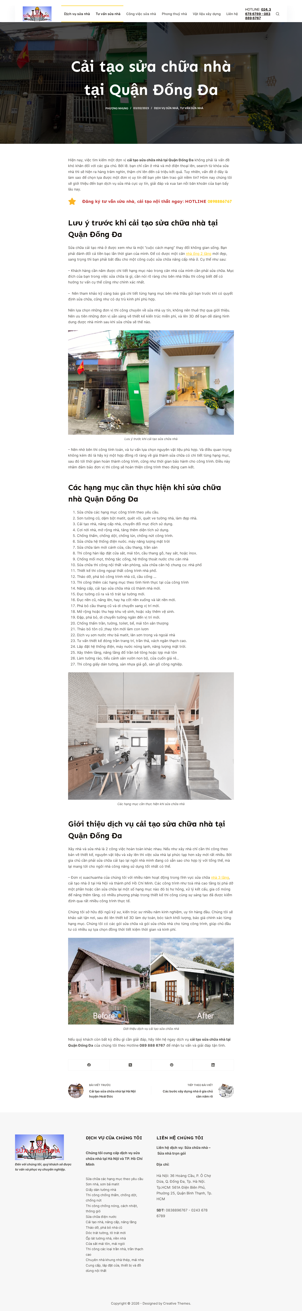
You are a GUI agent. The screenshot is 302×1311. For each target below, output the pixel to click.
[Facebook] (89, 1065)
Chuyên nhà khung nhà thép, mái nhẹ (115, 1260)
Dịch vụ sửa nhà (77, 14)
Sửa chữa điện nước (101, 1217)
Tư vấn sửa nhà (108, 14)
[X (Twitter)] (130, 1065)
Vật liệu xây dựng (207, 14)
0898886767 (220, 201)
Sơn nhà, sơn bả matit (102, 1184)
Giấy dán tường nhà (101, 1190)
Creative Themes (176, 1303)
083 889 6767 (257, 16)
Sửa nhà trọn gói (171, 1153)
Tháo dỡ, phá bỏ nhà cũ (104, 1228)
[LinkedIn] (213, 1065)
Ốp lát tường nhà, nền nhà (106, 1238)
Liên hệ (232, 14)
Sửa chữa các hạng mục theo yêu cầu (114, 1179)
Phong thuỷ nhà (174, 14)
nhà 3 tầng (220, 877)
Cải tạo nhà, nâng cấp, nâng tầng (111, 1222)
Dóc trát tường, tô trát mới (106, 1233)
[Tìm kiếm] (277, 13)
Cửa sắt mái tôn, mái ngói (105, 1244)
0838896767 (176, 1210)
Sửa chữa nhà (196, 1147)
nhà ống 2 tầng (198, 253)
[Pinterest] (172, 1065)
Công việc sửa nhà (141, 14)
